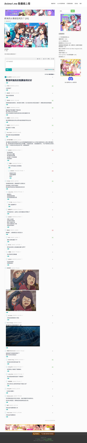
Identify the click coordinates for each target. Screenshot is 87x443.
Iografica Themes (49, 440)
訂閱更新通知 (70, 3)
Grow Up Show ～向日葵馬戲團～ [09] (67, 54)
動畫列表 (53, 3)
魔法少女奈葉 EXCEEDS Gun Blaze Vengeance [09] (70, 48)
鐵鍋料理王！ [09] (63, 39)
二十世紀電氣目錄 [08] (64, 37)
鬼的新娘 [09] (62, 50)
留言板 (76, 3)
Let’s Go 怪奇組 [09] (63, 41)
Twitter (38, 439)
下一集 (5, 50)
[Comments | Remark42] (29, 239)
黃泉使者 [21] (62, 56)
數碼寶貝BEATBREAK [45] (65, 43)
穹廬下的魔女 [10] (63, 52)
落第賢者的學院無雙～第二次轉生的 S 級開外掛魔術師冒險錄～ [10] (70, 45)
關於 (81, 3)
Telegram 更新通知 (47, 439)
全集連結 (6, 49)
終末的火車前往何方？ (11, 54)
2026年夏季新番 (61, 3)
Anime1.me (17, 3)
